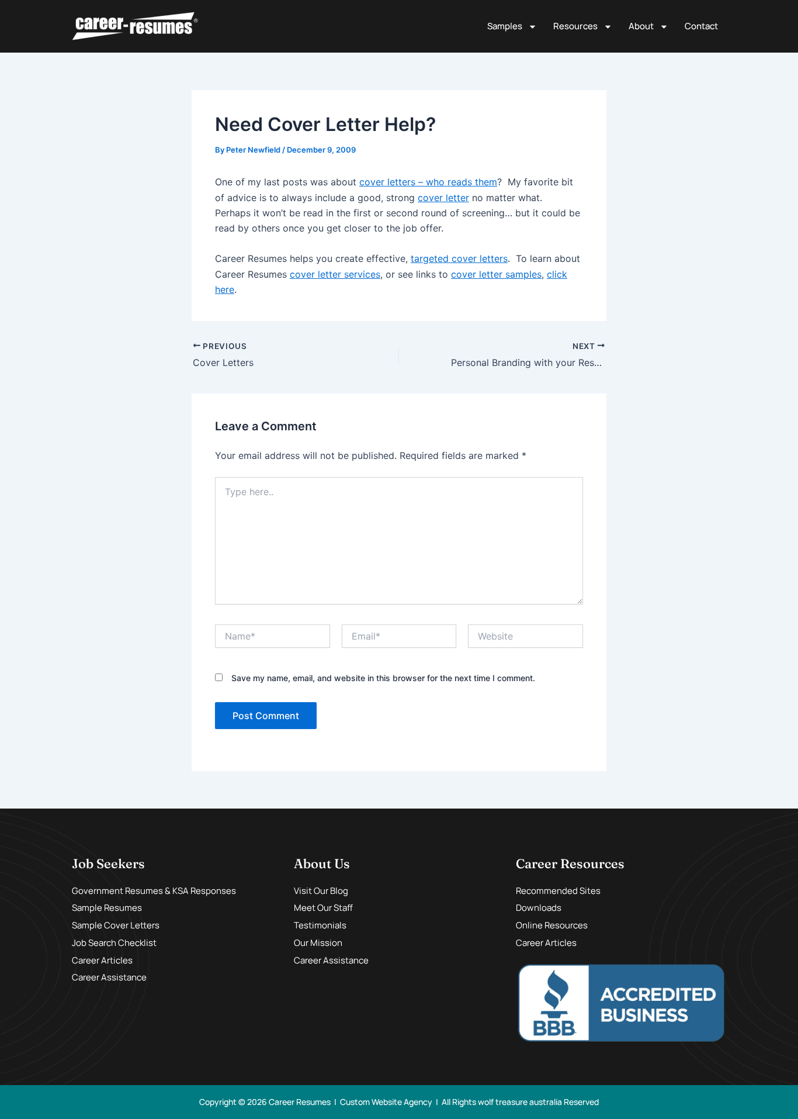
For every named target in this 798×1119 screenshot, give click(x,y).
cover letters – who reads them (428, 182)
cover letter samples (496, 274)
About (641, 26)
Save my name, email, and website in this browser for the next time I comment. (383, 678)
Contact (701, 26)
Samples (504, 26)
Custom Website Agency (386, 1101)
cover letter (443, 197)
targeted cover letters (459, 258)
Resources (575, 26)
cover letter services (335, 274)
